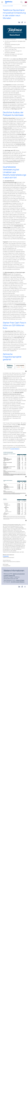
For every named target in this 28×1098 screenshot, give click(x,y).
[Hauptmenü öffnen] (2, 2)
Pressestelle (6, 556)
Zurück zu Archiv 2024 (8, 5)
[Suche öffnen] (21, 2)
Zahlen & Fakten (20, 580)
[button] (19, 22)
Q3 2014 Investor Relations (17, 582)
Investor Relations (14, 448)
